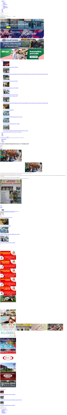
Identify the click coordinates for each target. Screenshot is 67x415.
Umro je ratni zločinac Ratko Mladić (5, 225)
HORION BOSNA (5, 6)
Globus (2, 132)
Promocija (3, 141)
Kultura (4, 8)
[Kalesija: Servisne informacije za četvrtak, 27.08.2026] (6, 86)
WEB (2, 10)
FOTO (2, 11)
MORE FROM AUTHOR (9, 217)
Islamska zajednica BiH (5, 7)
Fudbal (4, 3)
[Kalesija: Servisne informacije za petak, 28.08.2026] (6, 79)
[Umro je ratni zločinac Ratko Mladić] (6, 108)
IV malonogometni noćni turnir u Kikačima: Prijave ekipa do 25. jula (11, 211)
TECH (2, 134)
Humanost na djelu (4, 139)
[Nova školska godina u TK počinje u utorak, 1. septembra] (6, 122)
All (3, 96)
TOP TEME (3, 60)
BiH (2, 5)
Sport (2, 9)
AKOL (4, 96)
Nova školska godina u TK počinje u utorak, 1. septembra (11, 123)
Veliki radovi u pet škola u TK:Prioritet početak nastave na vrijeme (9, 234)
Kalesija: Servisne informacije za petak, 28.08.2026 (7, 405)
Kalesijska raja (11, 96)
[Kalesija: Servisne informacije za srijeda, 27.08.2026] (6, 93)
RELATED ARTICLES (3, 217)
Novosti (3, 411)
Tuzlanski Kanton (4, 412)
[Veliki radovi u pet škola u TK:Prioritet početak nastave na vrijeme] (6, 115)
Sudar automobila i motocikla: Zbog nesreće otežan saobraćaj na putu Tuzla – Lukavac (15, 130)
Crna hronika (4, 2)
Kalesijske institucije (5, 4)
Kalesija (2, 1)
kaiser (1, 145)
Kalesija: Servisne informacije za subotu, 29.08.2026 (10, 67)
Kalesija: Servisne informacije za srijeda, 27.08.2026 (10, 94)
